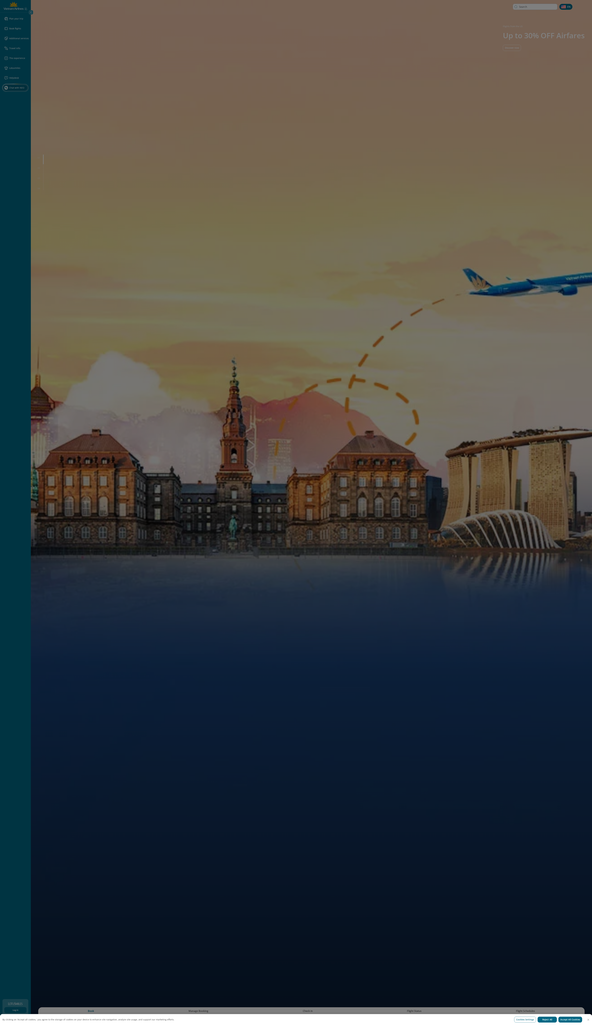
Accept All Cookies (570, 1019)
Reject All (547, 1019)
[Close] (588, 1020)
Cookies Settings (525, 1019)
